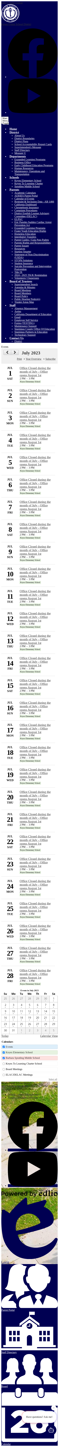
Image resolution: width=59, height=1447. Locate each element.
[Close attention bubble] (53, 1408)
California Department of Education (32, 314)
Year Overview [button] (33, 359)
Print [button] (19, 359)
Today (5, 1036)
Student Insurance (23, 263)
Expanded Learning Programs (29, 159)
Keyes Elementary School (27, 180)
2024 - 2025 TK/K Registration (30, 275)
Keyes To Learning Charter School (24, 1063)
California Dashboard (25, 204)
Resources (19, 248)
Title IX (18, 272)
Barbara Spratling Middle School (23, 1058)
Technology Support (25, 334)
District (18, 341)
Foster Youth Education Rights (30, 231)
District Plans (21, 141)
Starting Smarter (22, 251)
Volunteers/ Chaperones (26, 278)
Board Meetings (22, 290)
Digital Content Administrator (23, 1094)
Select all (53, 1079)
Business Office (22, 162)
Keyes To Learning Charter (28, 183)
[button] (14, 132)
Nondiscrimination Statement (23, 1097)
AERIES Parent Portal (26, 195)
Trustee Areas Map (24, 302)
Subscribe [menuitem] (50, 359)
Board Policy (21, 296)
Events (9, 1046)
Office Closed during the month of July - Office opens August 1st (35, 371)
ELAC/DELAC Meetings (19, 1074)
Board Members (22, 293)
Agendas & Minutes (24, 287)
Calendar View (49, 1036)
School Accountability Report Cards (33, 144)
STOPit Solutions (23, 260)
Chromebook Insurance (26, 207)
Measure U (20, 153)
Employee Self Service (26, 320)
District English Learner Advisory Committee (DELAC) (31, 215)
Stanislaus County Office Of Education (34, 329)
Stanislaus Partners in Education (31, 332)
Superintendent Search (26, 284)
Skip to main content (12, 2)
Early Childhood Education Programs (33, 165)
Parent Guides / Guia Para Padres (31, 239)
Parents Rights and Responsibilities (32, 242)
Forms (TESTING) (24, 323)
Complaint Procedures (25, 210)
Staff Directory (22, 150)
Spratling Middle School (27, 186)
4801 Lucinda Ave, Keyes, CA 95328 (20, 1086)
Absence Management (26, 308)
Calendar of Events (24, 198)
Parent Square (21, 245)
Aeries (17, 311)
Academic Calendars (25, 192)
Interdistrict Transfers (25, 237)
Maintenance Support (25, 326)
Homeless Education (25, 234)
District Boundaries (24, 138)
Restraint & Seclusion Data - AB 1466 (34, 201)
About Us (19, 135)
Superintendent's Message (27, 147)
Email (17, 317)
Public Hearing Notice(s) (27, 299)
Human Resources (23, 168)
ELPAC (18, 219)
